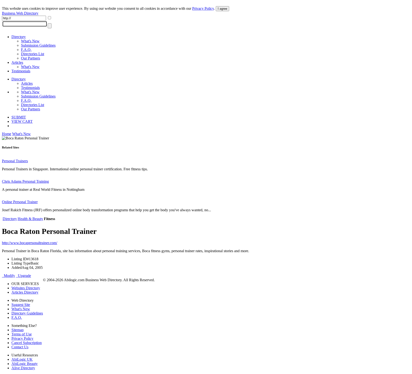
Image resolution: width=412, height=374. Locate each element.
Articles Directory (24, 292)
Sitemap (17, 330)
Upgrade (23, 276)
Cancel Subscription (26, 343)
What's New (30, 41)
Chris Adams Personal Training (25, 181)
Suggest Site (20, 305)
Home (6, 134)
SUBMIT (18, 117)
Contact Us (19, 347)
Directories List (32, 54)
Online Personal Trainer (20, 202)
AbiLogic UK (22, 359)
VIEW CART (22, 121)
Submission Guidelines (38, 45)
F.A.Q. (26, 50)
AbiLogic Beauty (24, 364)
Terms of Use (21, 334)
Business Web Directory (20, 13)
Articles (17, 62)
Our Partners (30, 58)
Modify (8, 276)
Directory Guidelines (27, 313)
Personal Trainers (15, 161)
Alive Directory (23, 368)
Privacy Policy (203, 8)
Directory (18, 37)
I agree (222, 8)
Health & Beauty (30, 219)
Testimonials (20, 71)
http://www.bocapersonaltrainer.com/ (29, 243)
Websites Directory (25, 288)
